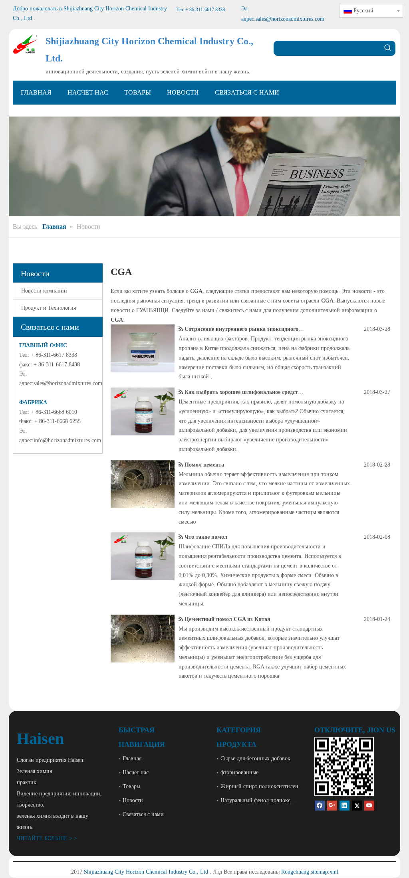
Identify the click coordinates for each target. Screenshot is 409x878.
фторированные (239, 772)
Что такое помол (206, 537)
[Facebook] (320, 805)
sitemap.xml (324, 872)
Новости (133, 800)
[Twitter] (357, 805)
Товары (131, 786)
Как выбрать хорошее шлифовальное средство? (246, 392)
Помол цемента (204, 465)
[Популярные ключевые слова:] (388, 48)
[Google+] (332, 805)
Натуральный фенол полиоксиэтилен (265, 800)
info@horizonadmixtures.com (67, 440)
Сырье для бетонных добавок (255, 758)
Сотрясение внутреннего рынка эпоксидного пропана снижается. (268, 329)
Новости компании (44, 291)
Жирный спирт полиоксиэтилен (259, 786)
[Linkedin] (344, 805)
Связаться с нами (143, 814)
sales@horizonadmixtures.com (68, 383)
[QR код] (344, 766)
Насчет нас (136, 772)
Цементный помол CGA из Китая (227, 619)
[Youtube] (369, 805)
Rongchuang (295, 872)
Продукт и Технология (48, 308)
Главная (132, 758)
